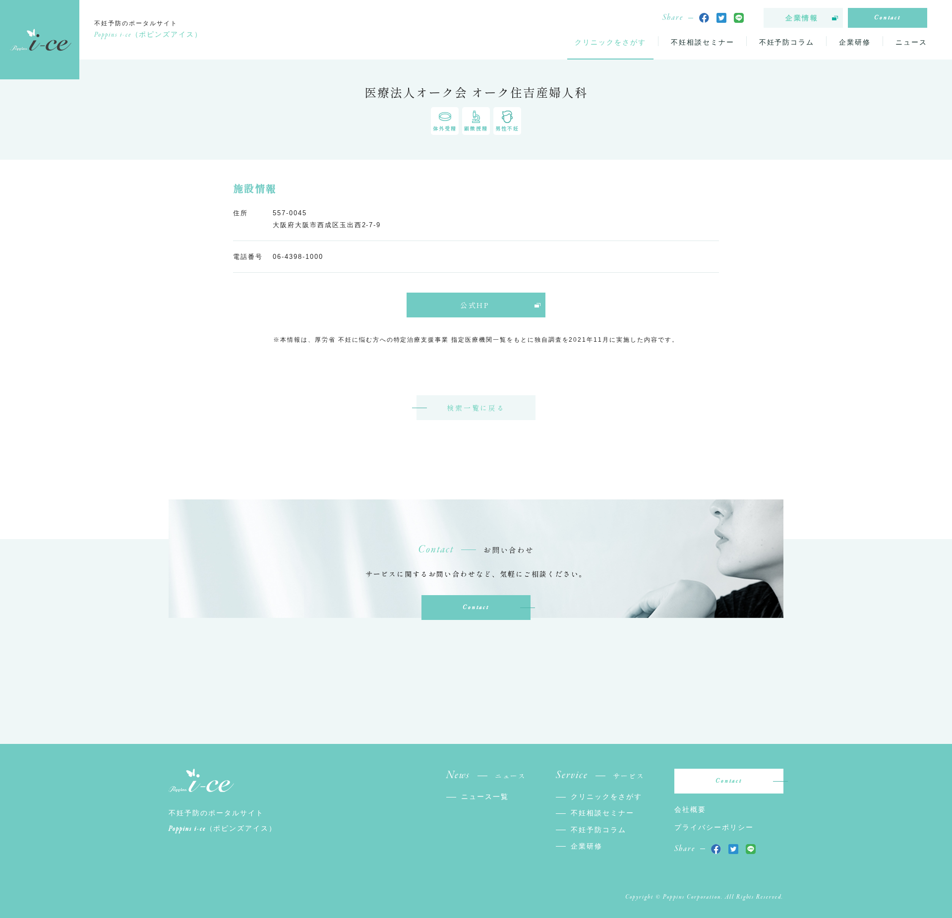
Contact (887, 17)
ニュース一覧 (485, 796)
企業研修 (855, 42)
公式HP (474, 305)
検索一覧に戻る (476, 408)
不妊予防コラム (787, 42)
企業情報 (802, 18)
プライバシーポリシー (714, 827)
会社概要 (690, 809)
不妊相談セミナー (702, 42)
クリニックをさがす (610, 42)
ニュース (911, 42)
